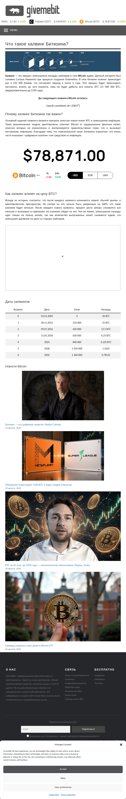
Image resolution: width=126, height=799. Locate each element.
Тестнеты (98, 683)
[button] (121, 744)
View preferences (63, 787)
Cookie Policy (54, 795)
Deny (63, 778)
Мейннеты (99, 679)
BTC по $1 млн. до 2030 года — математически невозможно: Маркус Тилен (47, 565)
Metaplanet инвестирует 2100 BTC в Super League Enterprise (38, 485)
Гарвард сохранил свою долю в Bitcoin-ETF (29, 645)
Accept (63, 769)
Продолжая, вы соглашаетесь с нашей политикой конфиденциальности (64, 736)
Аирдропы (99, 675)
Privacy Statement (68, 795)
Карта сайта (70, 695)
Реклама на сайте (73, 691)
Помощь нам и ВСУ (74, 699)
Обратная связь (72, 687)
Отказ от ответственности (77, 675)
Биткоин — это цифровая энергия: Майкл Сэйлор (33, 424)
